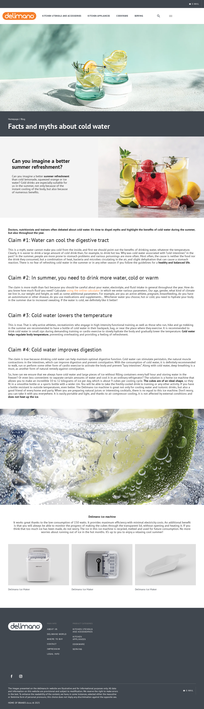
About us (52, 629)
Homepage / (14, 119)
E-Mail (195, 4)
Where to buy (55, 639)
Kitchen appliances (79, 638)
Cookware (79, 644)
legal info (53, 654)
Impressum (53, 649)
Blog (23, 119)
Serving (77, 649)
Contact (51, 644)
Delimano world (56, 634)
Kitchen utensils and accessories (83, 630)
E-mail (189, 690)
